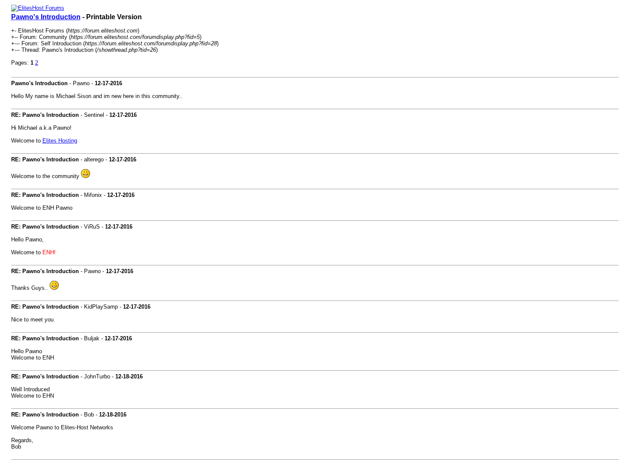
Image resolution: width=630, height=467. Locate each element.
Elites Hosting (59, 140)
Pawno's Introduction (46, 17)
